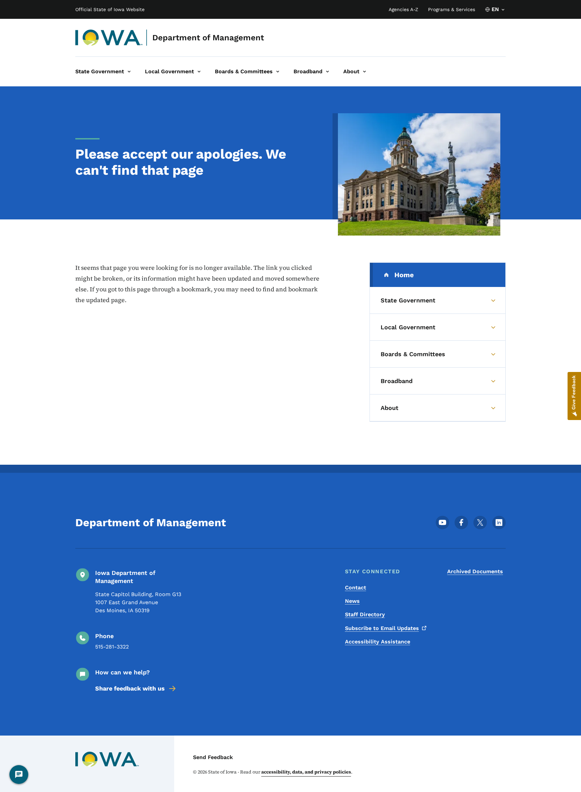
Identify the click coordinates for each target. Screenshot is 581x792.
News (352, 601)
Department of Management (208, 37)
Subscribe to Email (382, 628)
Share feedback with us (130, 688)
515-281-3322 (112, 646)
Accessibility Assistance (377, 641)
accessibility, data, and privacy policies (306, 771)
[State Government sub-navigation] (129, 71)
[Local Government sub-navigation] (199, 71)
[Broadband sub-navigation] (327, 71)
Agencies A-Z (403, 9)
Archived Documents (475, 571)
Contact (355, 587)
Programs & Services (451, 9)
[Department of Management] (109, 38)
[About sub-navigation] (364, 71)
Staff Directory (365, 614)
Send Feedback (213, 757)
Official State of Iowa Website (110, 9)
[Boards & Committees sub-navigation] (278, 71)
